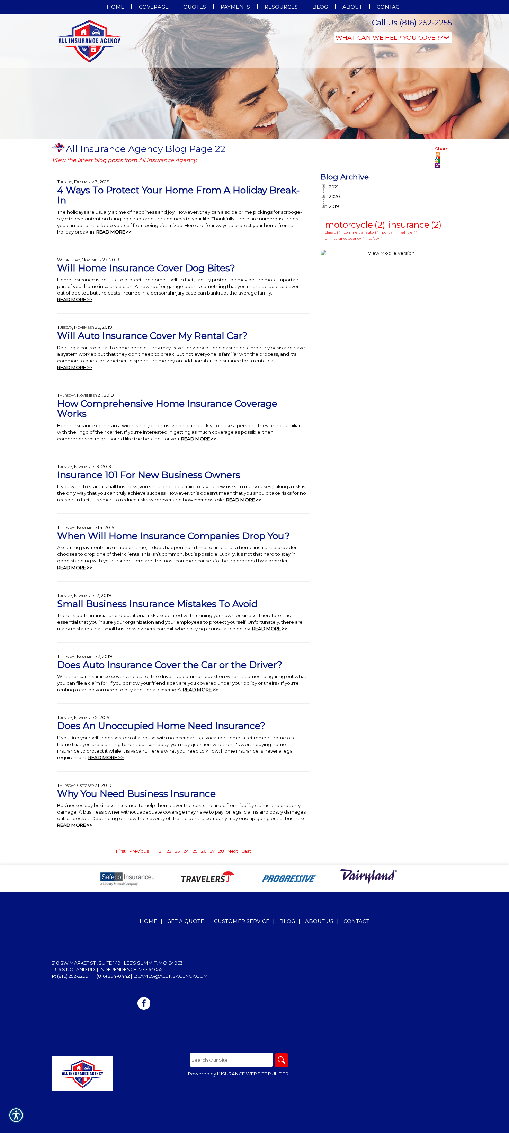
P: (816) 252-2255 (70, 976)
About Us (319, 921)
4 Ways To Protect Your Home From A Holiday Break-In (178, 195)
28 (221, 851)
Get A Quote (185, 921)
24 (186, 851)
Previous (139, 851)
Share (442, 148)
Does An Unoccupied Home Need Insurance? (161, 725)
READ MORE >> (114, 232)
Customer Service (241, 921)
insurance (409, 224)
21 (161, 851)
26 (203, 851)
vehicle (406, 232)
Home (148, 921)
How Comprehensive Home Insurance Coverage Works (167, 408)
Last (246, 851)
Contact (356, 921)
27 (212, 851)
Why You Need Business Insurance (136, 793)
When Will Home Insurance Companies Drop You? (173, 536)
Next (232, 851)
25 (195, 851)
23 (177, 851)
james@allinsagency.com (173, 976)
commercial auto (359, 232)
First (121, 851)
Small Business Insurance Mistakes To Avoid (157, 603)
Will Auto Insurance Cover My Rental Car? (152, 335)
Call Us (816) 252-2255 (412, 22)
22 (169, 851)
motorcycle (349, 224)
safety (374, 238)
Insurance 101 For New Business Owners (148, 475)
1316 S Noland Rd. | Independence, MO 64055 (107, 969)
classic (330, 232)
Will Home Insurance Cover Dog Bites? (146, 268)
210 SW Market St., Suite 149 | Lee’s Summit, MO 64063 (117, 963)
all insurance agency (343, 238)
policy (387, 232)
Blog (287, 921)
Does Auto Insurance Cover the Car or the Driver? (169, 664)
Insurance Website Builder (252, 1074)
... (153, 851)
